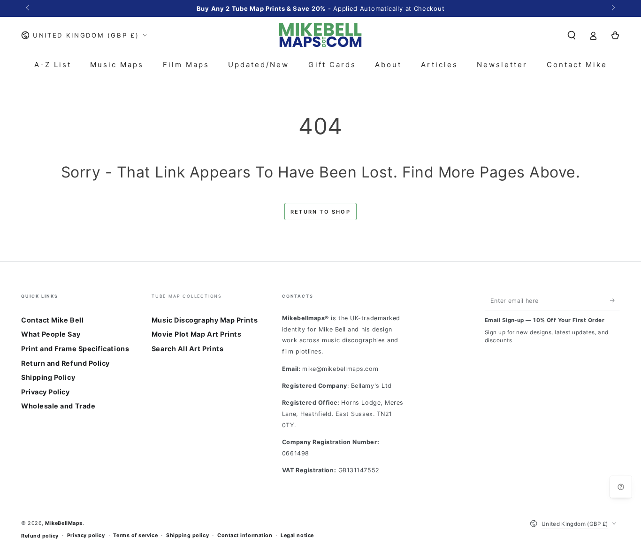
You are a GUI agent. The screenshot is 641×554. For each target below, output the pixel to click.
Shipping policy (187, 535)
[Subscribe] (615, 300)
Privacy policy (86, 535)
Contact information (244, 535)
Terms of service (135, 535)
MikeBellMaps (63, 523)
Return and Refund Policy (65, 363)
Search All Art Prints (187, 349)
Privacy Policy (45, 392)
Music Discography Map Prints (205, 320)
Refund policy (40, 536)
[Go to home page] (320, 35)
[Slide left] (28, 8)
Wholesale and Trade (58, 406)
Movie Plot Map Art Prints (197, 334)
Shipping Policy (48, 377)
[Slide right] (612, 8)
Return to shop (320, 211)
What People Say (50, 334)
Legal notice (297, 535)
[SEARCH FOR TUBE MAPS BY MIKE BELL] (571, 35)
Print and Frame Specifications (75, 349)
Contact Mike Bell (52, 320)
